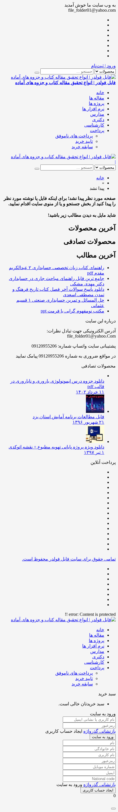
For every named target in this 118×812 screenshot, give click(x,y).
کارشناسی (94, 125)
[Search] (37, 73)
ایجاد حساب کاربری (98, 790)
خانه (100, 92)
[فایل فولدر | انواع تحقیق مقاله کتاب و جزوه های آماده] (63, 156)
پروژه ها (96, 103)
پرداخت (97, 130)
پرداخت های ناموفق (74, 135)
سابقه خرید (82, 146)
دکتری (98, 119)
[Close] (113, 808)
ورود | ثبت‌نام (103, 65)
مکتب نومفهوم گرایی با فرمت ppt (72, 310)
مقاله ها (96, 98)
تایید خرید (84, 141)
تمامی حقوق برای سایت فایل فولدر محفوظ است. (69, 559)
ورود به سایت (102, 737)
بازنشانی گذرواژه (99, 731)
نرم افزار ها (93, 108)
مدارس (97, 114)
